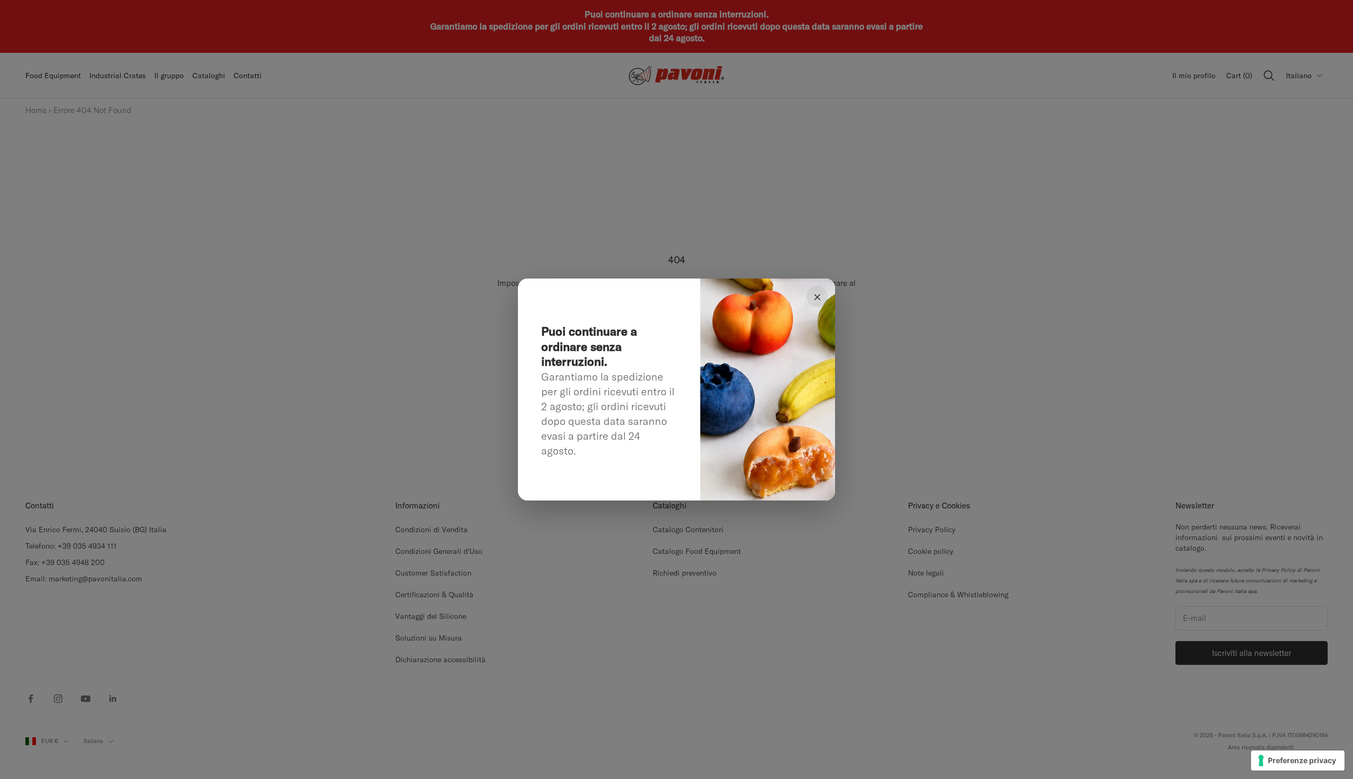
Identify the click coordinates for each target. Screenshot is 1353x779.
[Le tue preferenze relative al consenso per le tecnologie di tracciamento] (1298, 760)
